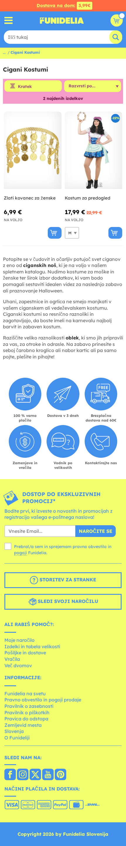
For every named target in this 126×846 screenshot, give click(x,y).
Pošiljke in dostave (25, 653)
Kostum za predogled (87, 198)
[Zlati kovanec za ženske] (33, 150)
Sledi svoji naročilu (67, 601)
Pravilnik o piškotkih (27, 712)
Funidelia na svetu (25, 693)
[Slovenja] (10, 775)
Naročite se (95, 531)
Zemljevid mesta (23, 725)
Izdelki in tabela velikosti (32, 646)
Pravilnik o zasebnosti (28, 706)
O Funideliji (17, 738)
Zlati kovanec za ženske (30, 198)
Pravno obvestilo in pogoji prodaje (42, 700)
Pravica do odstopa (26, 719)
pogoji (20, 552)
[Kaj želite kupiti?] (8, 20)
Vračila (12, 659)
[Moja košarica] (116, 20)
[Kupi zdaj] (55, 233)
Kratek (25, 86)
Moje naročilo (19, 640)
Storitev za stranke (67, 580)
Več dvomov (18, 665)
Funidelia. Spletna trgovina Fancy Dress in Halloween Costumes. (62, 20)
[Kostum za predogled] (93, 150)
